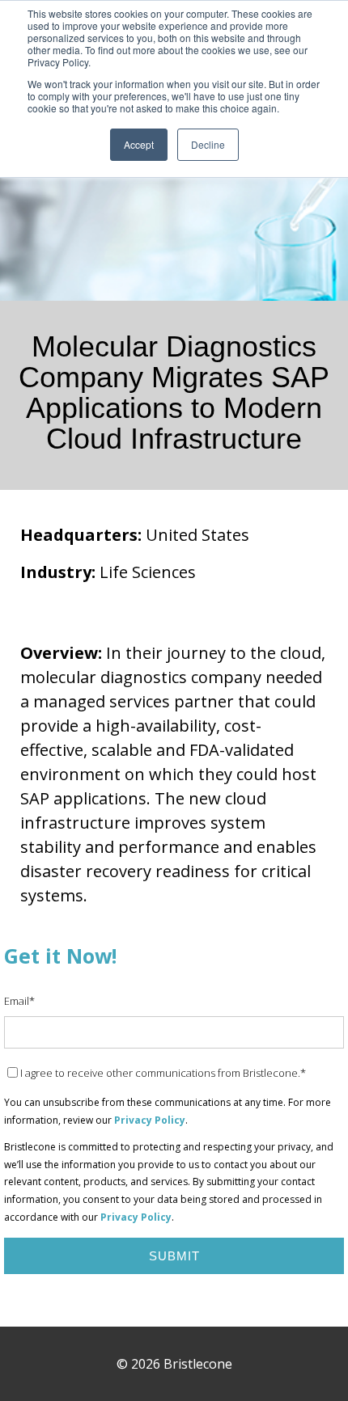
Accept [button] (139, 144)
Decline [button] (208, 144)
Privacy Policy (149, 1120)
